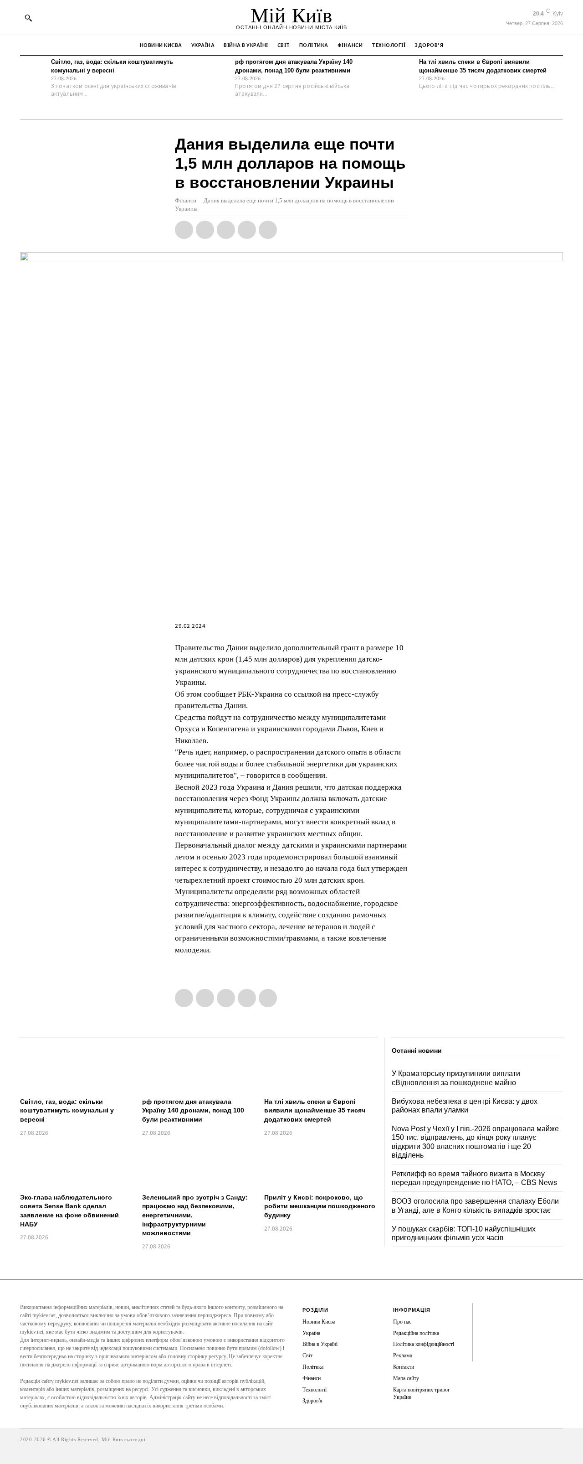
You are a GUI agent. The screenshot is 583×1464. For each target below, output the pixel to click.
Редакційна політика (416, 1333)
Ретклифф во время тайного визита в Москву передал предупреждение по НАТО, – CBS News (474, 1178)
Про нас (402, 1322)
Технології (314, 1389)
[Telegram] (247, 230)
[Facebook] (184, 230)
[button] (28, 18)
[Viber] (268, 230)
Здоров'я (312, 1400)
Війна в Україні (320, 1344)
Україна (311, 1333)
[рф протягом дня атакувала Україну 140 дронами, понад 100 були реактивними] (217, 71)
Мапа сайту (406, 1378)
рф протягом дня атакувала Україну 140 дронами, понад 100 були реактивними (193, 1110)
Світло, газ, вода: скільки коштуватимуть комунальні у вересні (67, 1110)
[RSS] (486, 1325)
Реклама (402, 1355)
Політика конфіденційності (423, 1344)
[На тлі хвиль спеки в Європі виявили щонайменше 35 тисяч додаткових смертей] (401, 71)
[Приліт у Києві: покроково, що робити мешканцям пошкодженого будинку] (320, 1166)
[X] (205, 230)
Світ (307, 1355)
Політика (312, 1367)
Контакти (403, 1367)
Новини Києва (318, 1322)
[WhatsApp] (226, 230)
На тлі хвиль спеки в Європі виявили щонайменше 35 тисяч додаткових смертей (314, 1110)
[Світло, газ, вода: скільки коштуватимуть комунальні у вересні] (33, 71)
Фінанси (185, 200)
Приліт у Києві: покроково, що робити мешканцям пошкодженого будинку (319, 1206)
